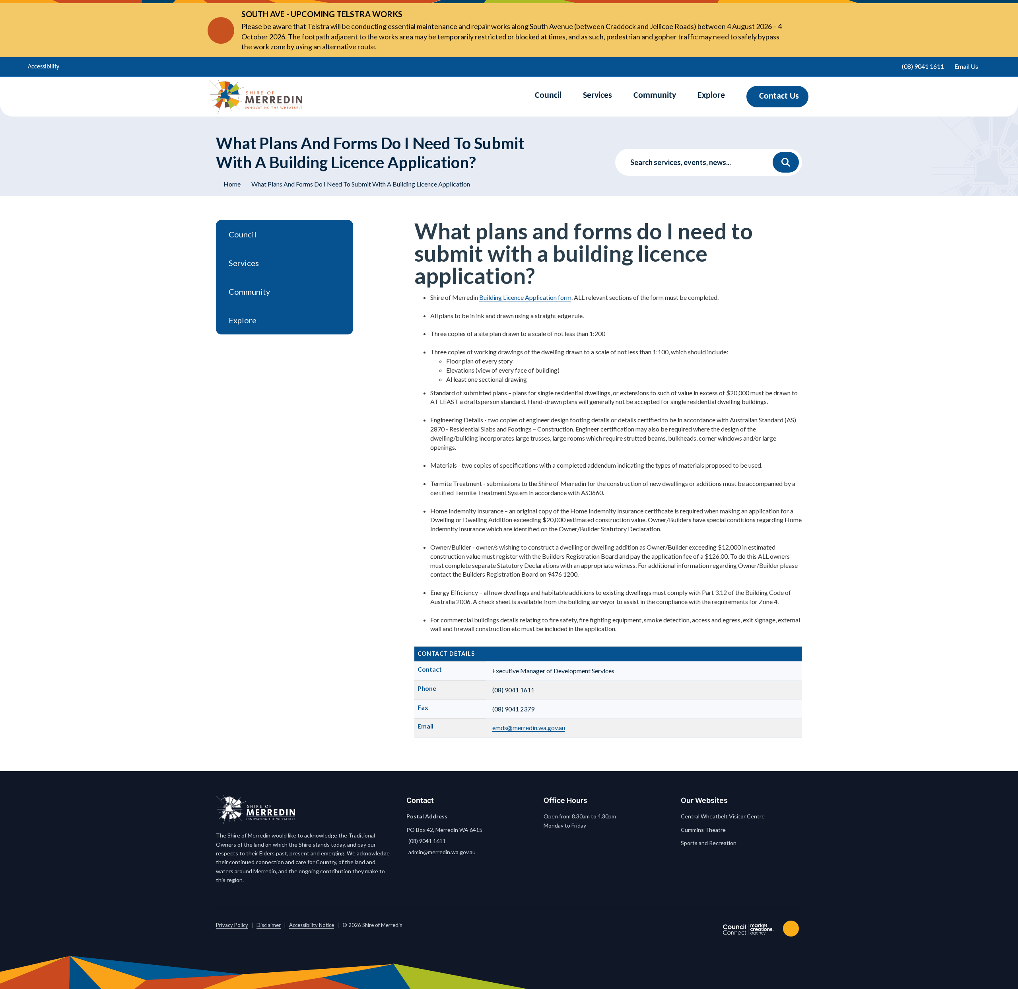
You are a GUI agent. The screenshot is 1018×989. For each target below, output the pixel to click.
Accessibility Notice (311, 925)
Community (654, 95)
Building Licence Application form (525, 297)
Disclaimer (268, 925)
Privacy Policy (232, 925)
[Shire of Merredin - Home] (256, 97)
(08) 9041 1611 (427, 840)
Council (548, 95)
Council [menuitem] (242, 234)
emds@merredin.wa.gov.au (528, 727)
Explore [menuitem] (242, 320)
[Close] (795, 30)
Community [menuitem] (249, 291)
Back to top (792, 929)
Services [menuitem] (244, 263)
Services (597, 95)
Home (232, 184)
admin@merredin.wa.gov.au (442, 852)
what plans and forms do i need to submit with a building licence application (360, 184)
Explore (711, 95)
